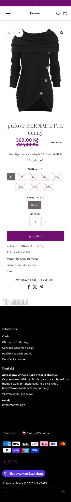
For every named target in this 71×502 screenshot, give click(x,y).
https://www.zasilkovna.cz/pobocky (25, 388)
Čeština (9, 433)
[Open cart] (65, 13)
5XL (48, 186)
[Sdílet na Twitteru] (35, 288)
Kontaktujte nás (26, 279)
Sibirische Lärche (38, 487)
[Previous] (9, 32)
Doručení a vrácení (14, 359)
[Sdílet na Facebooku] (29, 288)
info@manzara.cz (13, 404)
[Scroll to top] (63, 494)
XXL (56, 176)
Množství (35, 213)
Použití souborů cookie (17, 353)
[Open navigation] (10, 13)
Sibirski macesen (14, 487)
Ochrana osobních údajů (18, 347)
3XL (21, 186)
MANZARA (41, 483)
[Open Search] (58, 13)
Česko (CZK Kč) (37, 433)
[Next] (19, 32)
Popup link (46, 279)
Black (34, 205)
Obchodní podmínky (15, 342)
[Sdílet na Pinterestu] (41, 288)
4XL (34, 186)
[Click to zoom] (61, 33)
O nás (6, 336)
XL (44, 176)
